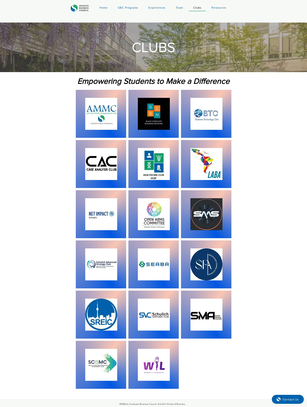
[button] (179, 8)
